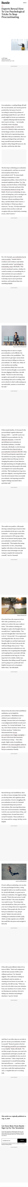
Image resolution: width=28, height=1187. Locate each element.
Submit (22, 1140)
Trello (22, 916)
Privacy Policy (9, 1144)
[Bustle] (6, 2)
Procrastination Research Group (11, 189)
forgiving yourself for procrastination (15, 1046)
